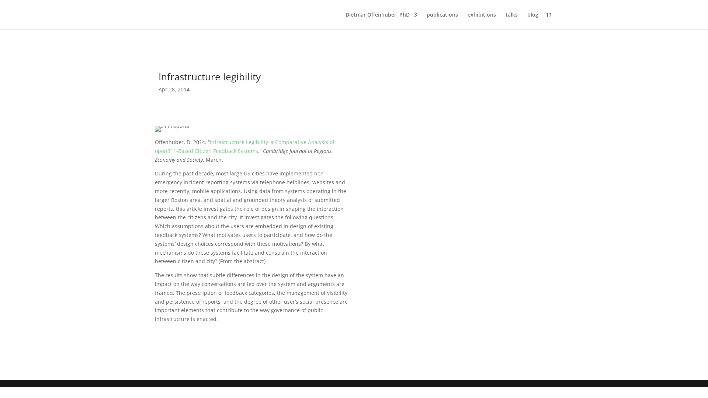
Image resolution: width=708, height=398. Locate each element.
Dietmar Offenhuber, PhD (378, 15)
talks (512, 15)
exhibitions (482, 15)
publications (442, 15)
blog (532, 15)
